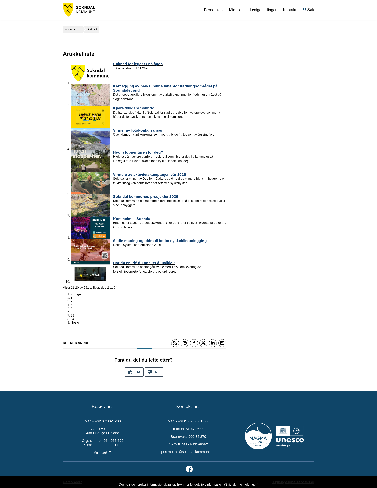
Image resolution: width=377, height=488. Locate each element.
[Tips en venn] (222, 343)
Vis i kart (100, 452)
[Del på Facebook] (194, 343)
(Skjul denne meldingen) (241, 484)
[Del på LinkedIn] (213, 343)
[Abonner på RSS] (175, 343)
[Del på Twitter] (203, 343)
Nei (157, 372)
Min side (236, 10)
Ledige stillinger (263, 10)
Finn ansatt (199, 444)
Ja (138, 372)
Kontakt (289, 10)
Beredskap (213, 10)
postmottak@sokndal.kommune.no (188, 452)
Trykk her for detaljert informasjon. (200, 484)
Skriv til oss (178, 444)
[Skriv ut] (184, 343)
